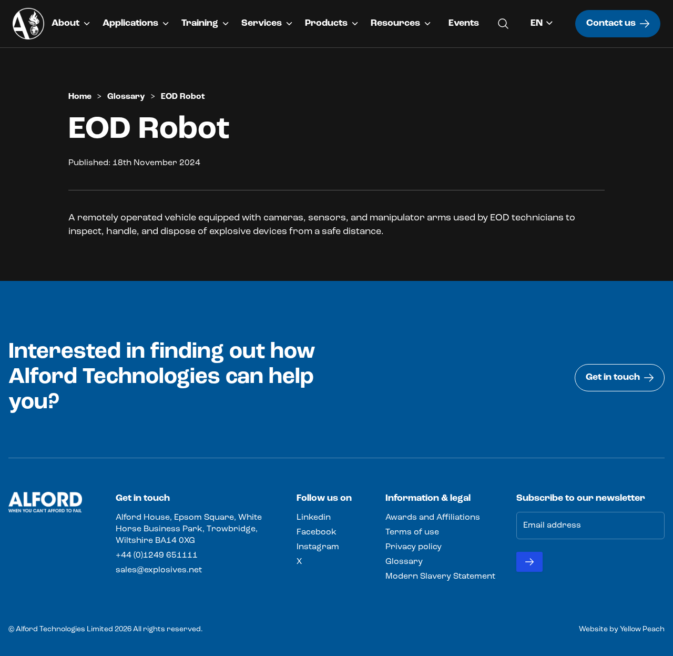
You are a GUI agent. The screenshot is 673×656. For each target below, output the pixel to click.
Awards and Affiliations (432, 517)
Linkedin (314, 517)
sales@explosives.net (159, 570)
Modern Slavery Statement (440, 576)
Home (79, 97)
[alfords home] (28, 23)
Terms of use (412, 532)
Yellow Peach (642, 629)
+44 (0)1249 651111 (157, 555)
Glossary (126, 97)
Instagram (318, 547)
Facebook (316, 532)
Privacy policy (413, 547)
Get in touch (613, 377)
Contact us (611, 23)
